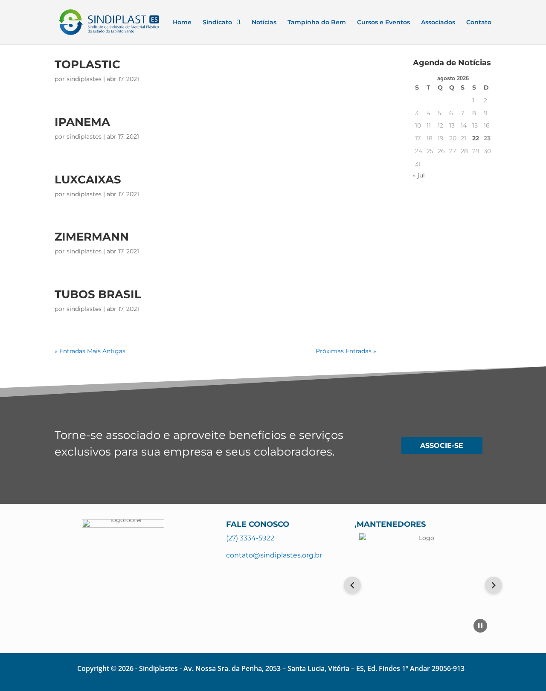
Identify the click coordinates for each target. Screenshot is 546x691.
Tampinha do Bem (317, 22)
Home (182, 22)
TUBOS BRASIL (98, 294)
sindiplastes (84, 79)
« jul (419, 175)
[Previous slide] (352, 585)
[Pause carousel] (480, 626)
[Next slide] (493, 585)
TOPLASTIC (87, 64)
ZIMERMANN (92, 237)
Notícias (264, 22)
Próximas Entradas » (346, 351)
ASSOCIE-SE (441, 445)
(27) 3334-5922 (250, 538)
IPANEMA (82, 122)
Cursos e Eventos (383, 22)
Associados (438, 22)
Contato (478, 22)
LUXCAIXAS (88, 179)
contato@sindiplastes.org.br (274, 555)
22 (475, 138)
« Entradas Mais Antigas (90, 351)
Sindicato (217, 22)
